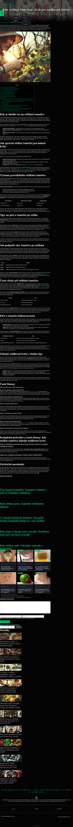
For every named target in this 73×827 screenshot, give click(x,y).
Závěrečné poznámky (5, 102)
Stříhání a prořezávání (25, 23)
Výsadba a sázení (43, 14)
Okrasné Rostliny (17, 14)
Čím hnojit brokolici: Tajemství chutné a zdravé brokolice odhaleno (14, 105)
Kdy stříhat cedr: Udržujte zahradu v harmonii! (10, 110)
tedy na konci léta (42, 286)
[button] (2, 9)
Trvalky (15, 21)
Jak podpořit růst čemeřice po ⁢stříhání (8, 92)
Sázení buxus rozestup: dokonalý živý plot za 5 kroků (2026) (9, 721)
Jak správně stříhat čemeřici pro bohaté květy (10, 88)
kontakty (59, 808)
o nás (36, 808)
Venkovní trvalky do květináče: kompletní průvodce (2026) (8, 781)
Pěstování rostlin (35, 14)
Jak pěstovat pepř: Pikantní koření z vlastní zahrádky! (12, 595)
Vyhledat (18, 627)
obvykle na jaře (25, 422)
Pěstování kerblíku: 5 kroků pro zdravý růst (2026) (11, 735)
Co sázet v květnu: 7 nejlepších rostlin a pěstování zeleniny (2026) (10, 674)
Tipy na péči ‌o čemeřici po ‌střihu (7, 91)
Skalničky (16, 17)
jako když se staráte (24, 168)
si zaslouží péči (10, 151)
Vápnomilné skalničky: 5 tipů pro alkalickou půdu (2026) (9, 750)
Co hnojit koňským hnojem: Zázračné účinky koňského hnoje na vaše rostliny (16, 108)
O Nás (56, 14)
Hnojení (24, 17)
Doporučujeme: (5, 104)
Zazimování (51, 14)
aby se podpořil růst (30, 164)
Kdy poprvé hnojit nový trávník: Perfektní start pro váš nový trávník (14, 109)
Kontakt (61, 14)
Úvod (11, 14)
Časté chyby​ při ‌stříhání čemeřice (7, 93)
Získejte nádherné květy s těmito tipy (8, 96)
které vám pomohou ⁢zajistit (21, 125)
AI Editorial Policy (36, 825)
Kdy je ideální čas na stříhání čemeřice (8, 87)
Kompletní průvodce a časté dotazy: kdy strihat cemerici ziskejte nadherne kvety (17, 98)
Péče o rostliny (26, 14)
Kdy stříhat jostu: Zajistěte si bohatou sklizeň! (10, 106)
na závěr (46, 274)
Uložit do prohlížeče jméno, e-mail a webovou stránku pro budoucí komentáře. (18, 618)
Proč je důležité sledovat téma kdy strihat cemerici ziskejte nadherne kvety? (17, 100)
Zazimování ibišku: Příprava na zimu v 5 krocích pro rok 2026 (8, 765)
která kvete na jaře (34, 391)
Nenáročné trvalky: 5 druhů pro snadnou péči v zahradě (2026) (10, 643)
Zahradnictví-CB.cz (5, 4)
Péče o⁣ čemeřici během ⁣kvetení (7, 95)
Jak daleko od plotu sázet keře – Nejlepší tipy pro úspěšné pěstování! (16, 597)
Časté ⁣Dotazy (3, 97)
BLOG (13, 808)
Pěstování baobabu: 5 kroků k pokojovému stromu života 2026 (9, 690)
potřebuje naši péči (15, 179)
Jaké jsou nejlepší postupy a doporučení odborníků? (12, 101)
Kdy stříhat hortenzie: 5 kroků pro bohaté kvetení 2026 (10, 659)
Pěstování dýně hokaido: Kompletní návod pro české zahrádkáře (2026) (10, 705)
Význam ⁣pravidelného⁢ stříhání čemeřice (9, 89)
